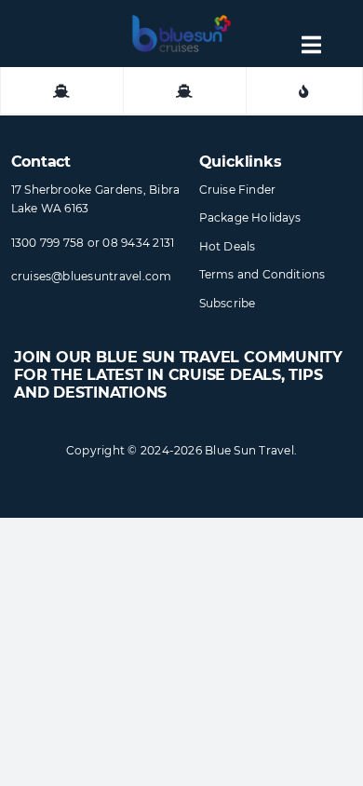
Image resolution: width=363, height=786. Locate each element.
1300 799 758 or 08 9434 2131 (93, 243)
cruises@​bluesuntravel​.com (91, 276)
